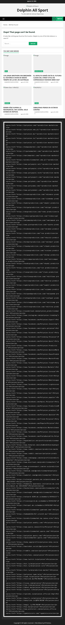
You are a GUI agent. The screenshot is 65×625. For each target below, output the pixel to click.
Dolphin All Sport (32, 10)
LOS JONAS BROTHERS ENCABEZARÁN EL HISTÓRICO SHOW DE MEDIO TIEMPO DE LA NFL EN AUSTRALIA (17, 78)
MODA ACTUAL (39, 71)
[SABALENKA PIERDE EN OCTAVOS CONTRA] (47, 95)
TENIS (36, 103)
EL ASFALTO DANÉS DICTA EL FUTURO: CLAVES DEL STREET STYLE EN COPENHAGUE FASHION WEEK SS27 (47, 78)
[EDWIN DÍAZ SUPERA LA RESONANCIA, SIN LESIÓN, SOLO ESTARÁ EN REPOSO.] (17, 95)
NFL (6, 71)
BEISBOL (7, 103)
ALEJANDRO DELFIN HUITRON (11, 82)
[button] (3, 19)
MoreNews (38, 623)
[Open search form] (50, 18)
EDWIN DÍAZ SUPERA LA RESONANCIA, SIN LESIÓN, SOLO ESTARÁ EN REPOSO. (15, 110)
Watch (59, 19)
